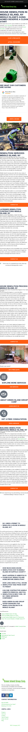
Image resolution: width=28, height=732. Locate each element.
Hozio (14, 729)
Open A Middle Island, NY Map (9, 613)
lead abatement (21, 439)
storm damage (8, 25)
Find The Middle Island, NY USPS (10, 615)
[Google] (7, 695)
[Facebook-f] (3, 695)
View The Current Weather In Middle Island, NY (13, 618)
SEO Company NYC (15, 725)
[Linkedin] (11, 695)
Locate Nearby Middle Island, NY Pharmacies (13, 617)
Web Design (4, 729)
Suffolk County (18, 626)
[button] (25, 6)
